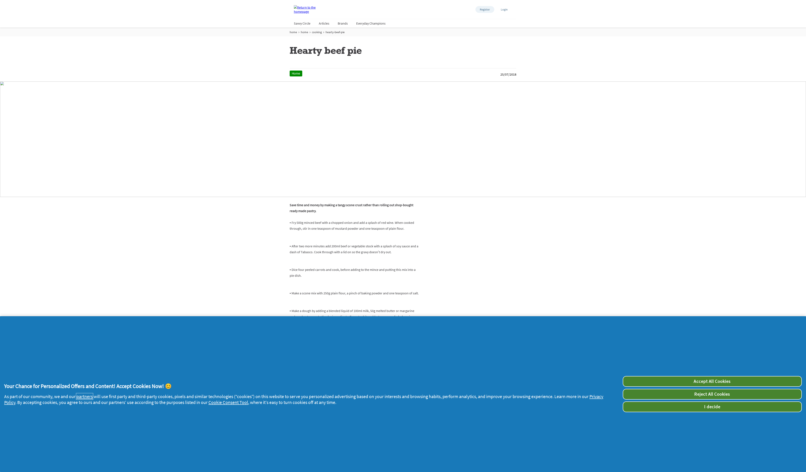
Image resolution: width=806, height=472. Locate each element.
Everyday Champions (371, 23)
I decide (712, 406)
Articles (324, 23)
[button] (484, 9)
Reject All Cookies (712, 394)
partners (84, 396)
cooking (317, 32)
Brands (343, 23)
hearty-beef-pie (335, 32)
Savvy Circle (302, 23)
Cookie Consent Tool (228, 402)
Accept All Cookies (712, 381)
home (293, 32)
